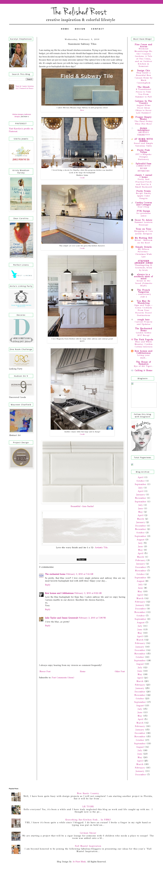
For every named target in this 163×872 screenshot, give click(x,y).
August (140, 539)
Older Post (120, 671)
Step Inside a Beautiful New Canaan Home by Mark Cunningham (144, 78)
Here (82, 110)
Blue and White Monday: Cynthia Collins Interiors (144, 344)
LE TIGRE (88, 806)
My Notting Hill (143, 238)
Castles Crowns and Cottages (143, 203)
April (141, 477)
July (140, 488)
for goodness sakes (144, 214)
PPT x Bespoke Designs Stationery (144, 157)
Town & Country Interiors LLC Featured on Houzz (24, 87)
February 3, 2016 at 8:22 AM (88, 593)
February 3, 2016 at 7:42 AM (79, 574)
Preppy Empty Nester (143, 118)
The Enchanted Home (143, 329)
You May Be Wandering (143, 302)
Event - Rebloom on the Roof (143, 241)
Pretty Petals (144, 191)
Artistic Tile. (101, 547)
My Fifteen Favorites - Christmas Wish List (143, 253)
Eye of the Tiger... (143, 366)
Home (82, 671)
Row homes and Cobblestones (59, 593)
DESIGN (80, 29)
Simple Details (143, 247)
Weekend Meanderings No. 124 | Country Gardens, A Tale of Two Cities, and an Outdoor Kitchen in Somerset (143, 57)
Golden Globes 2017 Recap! (143, 334)
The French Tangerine (143, 291)
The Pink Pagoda (143, 339)
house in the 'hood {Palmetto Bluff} (143, 283)
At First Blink (79, 861)
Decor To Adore (143, 220)
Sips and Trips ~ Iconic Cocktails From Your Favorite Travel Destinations (143, 310)
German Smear (88, 833)
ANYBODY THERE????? (143, 133)
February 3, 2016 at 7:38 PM (92, 618)
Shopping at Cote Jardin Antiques (143, 232)
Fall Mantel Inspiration (88, 846)
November (140, 498)
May (140, 512)
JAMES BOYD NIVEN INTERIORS (144, 168)
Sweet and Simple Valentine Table (143, 144)
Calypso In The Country (143, 102)
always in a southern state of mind (143, 276)
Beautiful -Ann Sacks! (82, 506)
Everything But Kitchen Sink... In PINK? (88, 819)
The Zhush (144, 87)
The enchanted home (55, 574)
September (140, 484)
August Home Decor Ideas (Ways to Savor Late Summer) (143, 109)
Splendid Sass (143, 163)
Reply (47, 585)
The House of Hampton (143, 363)
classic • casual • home (143, 176)
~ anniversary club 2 (143, 295)
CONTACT (97, 29)
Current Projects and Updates (143, 323)
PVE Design (143, 211)
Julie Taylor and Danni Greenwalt (61, 618)
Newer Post (45, 671)
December (140, 526)
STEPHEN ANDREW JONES (143, 262)
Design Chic (143, 70)
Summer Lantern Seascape (144, 223)
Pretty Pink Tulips (143, 151)
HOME (65, 29)
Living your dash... (143, 356)
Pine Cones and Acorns (143, 45)
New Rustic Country (88, 793)
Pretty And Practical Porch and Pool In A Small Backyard (143, 183)
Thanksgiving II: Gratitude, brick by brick (143, 267)
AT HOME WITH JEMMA (143, 140)
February (140, 560)
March (140, 519)
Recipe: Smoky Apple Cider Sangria (143, 195)
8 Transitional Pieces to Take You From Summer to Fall (143, 93)
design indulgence (144, 129)
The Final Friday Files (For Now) (143, 122)
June (140, 508)
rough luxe (144, 319)
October (141, 481)
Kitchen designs (18, 114)
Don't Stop (143, 207)
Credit (82, 178)
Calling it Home (143, 370)
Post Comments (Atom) (63, 677)
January (140, 494)
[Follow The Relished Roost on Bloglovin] (141, 450)
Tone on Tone (143, 229)
